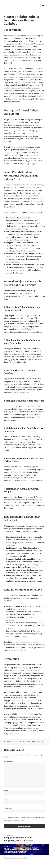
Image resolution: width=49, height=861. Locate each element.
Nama (6, 790)
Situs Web (8, 808)
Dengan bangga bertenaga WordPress (16, 858)
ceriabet (7, 85)
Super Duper (26, 741)
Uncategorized (38, 741)
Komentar (8, 762)
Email (7, 799)
